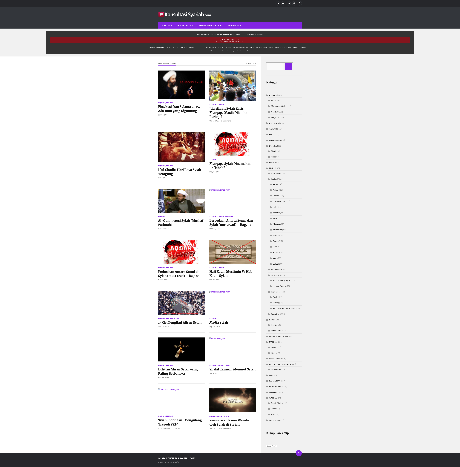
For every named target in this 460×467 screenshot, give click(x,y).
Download (273, 146)
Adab (273, 100)
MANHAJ (229, 216)
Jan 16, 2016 (163, 115)
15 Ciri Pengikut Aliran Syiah (179, 323)
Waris (275, 258)
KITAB (272, 320)
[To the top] (299, 453)
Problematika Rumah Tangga (284, 308)
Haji (274, 207)
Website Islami (275, 420)
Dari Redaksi (215, 416)
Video (273, 157)
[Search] (300, 3)
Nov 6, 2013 (163, 280)
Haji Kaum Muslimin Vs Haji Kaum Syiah (230, 274)
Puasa (275, 241)
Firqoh (169, 103)
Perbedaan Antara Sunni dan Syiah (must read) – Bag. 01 (179, 274)
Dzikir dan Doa (279, 201)
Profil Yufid (166, 25)
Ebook (273, 151)
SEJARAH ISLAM (276, 386)
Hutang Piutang (279, 286)
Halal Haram (276, 173)
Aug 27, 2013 (163, 377)
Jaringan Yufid (234, 25)
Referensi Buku (277, 330)
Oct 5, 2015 (214, 121)
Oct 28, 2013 (214, 280)
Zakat (275, 264)
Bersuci (276, 195)
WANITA (273, 398)
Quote (272, 375)
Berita (271, 134)
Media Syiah (218, 322)
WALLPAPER (274, 392)
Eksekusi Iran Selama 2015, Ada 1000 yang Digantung (179, 109)
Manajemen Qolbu (279, 106)
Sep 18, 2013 (214, 326)
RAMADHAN (274, 381)
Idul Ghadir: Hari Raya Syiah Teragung (179, 172)
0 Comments (226, 121)
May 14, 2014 (215, 172)
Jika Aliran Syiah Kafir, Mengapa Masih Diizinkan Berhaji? (229, 113)
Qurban (276, 246)
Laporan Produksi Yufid (210, 25)
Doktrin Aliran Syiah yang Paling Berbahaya (178, 371)
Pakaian (276, 235)
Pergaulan (275, 117)
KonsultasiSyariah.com (180, 458)
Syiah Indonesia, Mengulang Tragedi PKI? (180, 422)
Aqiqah (276, 190)
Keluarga (276, 302)
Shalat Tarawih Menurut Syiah (232, 369)
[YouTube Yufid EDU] (283, 3)
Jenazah (276, 212)
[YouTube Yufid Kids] (289, 3)
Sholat (275, 252)
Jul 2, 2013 (213, 428)
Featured (273, 162)
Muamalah (275, 275)
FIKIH (271, 168)
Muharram (277, 229)
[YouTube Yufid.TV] (278, 3)
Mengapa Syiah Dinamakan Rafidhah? (230, 166)
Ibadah (274, 179)
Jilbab (273, 409)
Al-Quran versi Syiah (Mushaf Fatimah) (180, 223)
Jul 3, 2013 (162, 428)
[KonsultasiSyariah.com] (230, 14)
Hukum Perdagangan (281, 280)
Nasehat (274, 112)
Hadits (274, 325)
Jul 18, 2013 (214, 373)
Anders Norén (173, 462)
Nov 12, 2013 (214, 229)
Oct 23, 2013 (163, 326)
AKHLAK (273, 95)
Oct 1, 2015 (163, 178)
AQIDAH (161, 103)
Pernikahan (276, 292)
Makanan (277, 224)
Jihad (275, 218)
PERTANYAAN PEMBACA (280, 364)
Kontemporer (276, 269)
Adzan (275, 184)
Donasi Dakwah (185, 25)
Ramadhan (275, 314)
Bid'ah (221, 365)
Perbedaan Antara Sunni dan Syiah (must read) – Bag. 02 (231, 223)
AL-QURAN (274, 123)
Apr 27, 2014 (163, 229)
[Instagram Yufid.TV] (294, 3)
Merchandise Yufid (277, 358)
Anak (275, 297)
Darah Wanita (277, 403)
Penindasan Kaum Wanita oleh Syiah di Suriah (229, 422)
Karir (273, 414)
